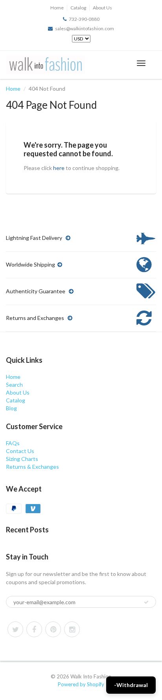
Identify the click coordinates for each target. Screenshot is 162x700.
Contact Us (20, 451)
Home (57, 8)
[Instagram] (72, 629)
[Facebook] (34, 629)
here (58, 167)
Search (14, 384)
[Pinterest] (53, 629)
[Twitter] (15, 629)
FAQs (13, 443)
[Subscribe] (146, 602)
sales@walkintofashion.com (84, 28)
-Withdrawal (131, 685)
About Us (102, 8)
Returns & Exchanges (32, 466)
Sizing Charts (22, 458)
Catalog (78, 8)
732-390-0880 (84, 19)
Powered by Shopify (81, 684)
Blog (11, 408)
